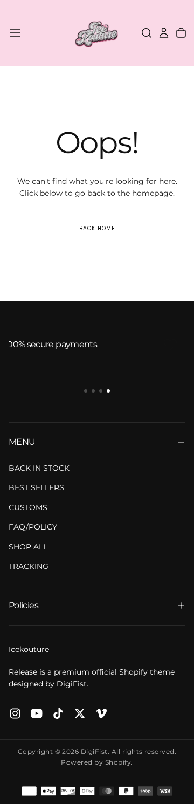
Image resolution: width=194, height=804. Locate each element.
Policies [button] (23, 605)
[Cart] (181, 33)
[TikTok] (58, 713)
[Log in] (163, 33)
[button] (15, 32)
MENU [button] (22, 442)
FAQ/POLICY (33, 527)
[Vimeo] (101, 713)
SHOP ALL (28, 547)
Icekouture (29, 649)
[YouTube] (36, 713)
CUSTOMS (28, 507)
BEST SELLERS (36, 487)
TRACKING (28, 566)
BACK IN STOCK (39, 468)
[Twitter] (79, 713)
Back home (97, 228)
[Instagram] (15, 713)
